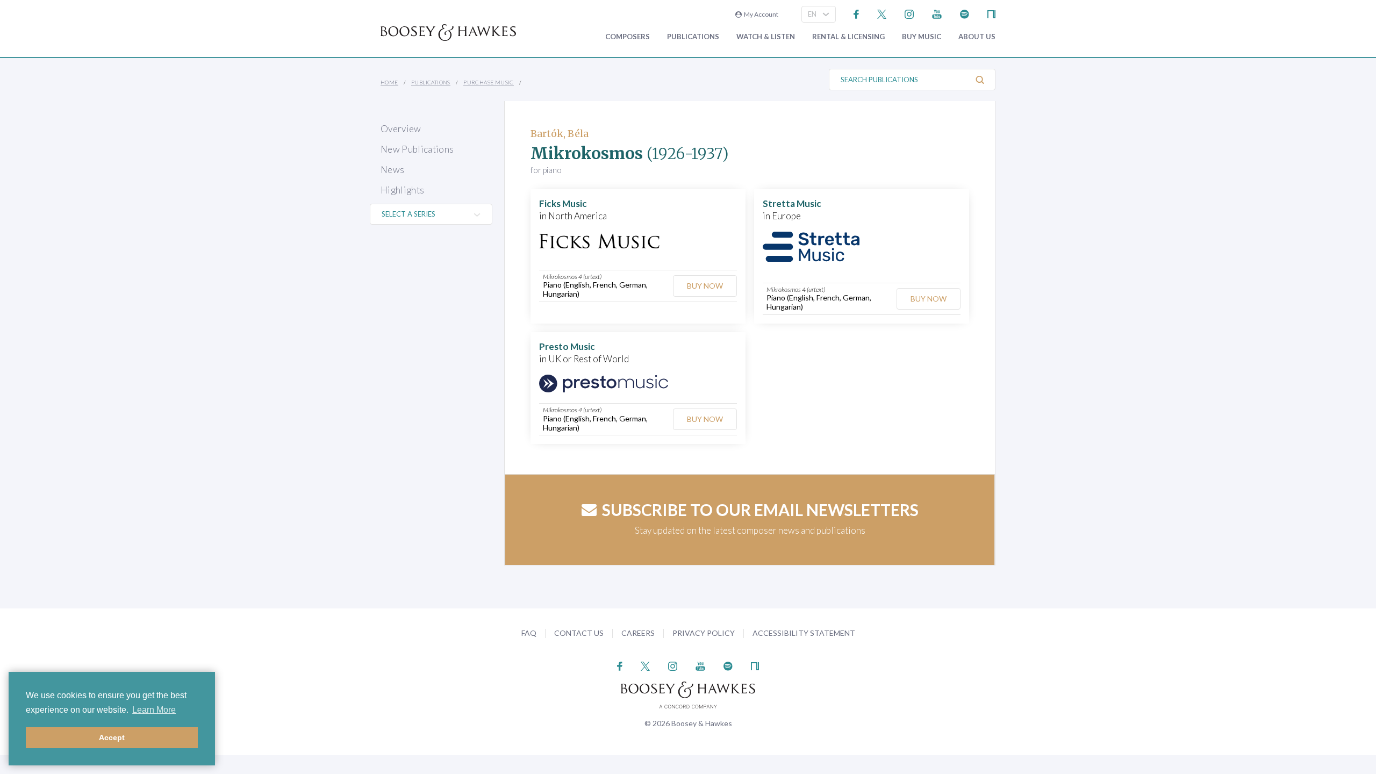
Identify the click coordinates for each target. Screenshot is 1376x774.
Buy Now (705, 285)
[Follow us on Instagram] (909, 13)
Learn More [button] (154, 709)
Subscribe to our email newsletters (760, 509)
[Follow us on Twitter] (881, 13)
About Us (976, 37)
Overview (401, 128)
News (392, 169)
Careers (638, 632)
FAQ (528, 632)
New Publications (417, 149)
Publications (693, 37)
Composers (627, 37)
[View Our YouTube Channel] (937, 13)
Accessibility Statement (803, 632)
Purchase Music (488, 82)
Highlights (402, 190)
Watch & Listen (765, 37)
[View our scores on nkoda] (991, 13)
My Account (760, 14)
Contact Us (579, 632)
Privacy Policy (703, 632)
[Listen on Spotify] (964, 13)
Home (389, 82)
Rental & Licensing (848, 37)
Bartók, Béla (560, 133)
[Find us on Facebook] (856, 13)
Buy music (921, 37)
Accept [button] (112, 737)
